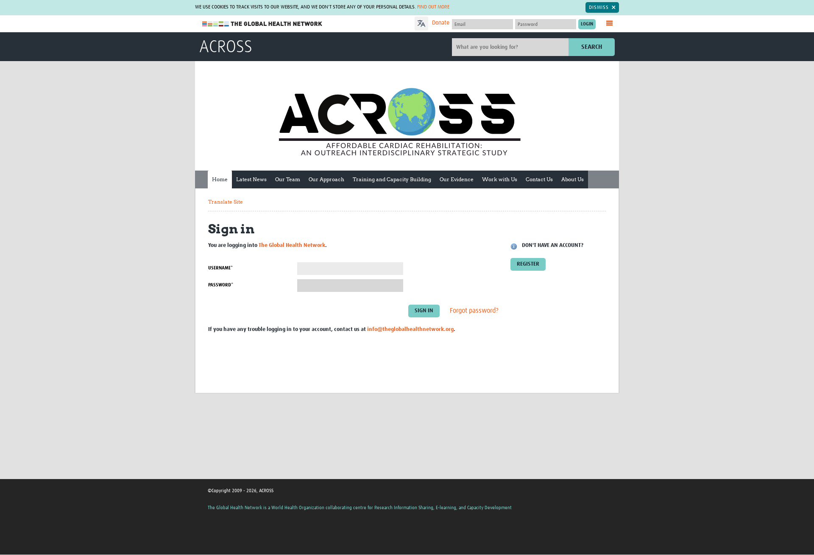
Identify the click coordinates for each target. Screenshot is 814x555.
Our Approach (326, 179)
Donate (440, 23)
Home (220, 179)
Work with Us (499, 179)
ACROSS (225, 47)
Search (591, 47)
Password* (220, 285)
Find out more (433, 7)
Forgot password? (474, 310)
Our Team (287, 179)
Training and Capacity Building (392, 179)
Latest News (251, 179)
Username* (220, 268)
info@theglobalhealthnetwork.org (410, 329)
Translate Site (225, 202)
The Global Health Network (262, 24)
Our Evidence (457, 179)
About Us (572, 179)
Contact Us (539, 179)
